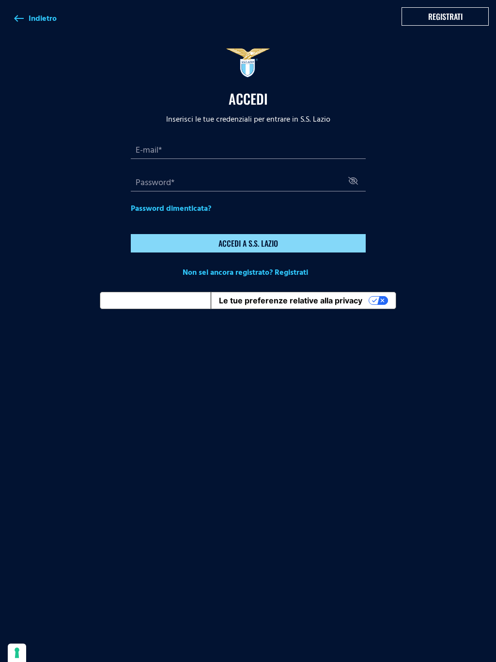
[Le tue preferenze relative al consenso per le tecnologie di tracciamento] (17, 653)
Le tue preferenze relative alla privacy (290, 300)
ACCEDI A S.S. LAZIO (248, 243)
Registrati (445, 16)
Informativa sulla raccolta (155, 300)
